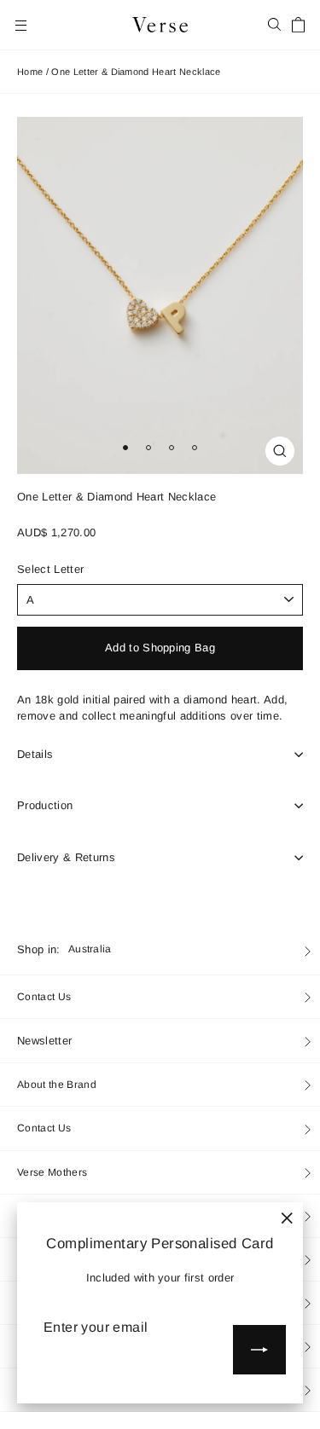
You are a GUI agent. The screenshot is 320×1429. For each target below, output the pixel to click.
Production (45, 805)
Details (35, 754)
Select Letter (50, 570)
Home (30, 72)
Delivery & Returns (66, 857)
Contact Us (44, 997)
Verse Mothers (52, 1172)
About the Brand (56, 1085)
